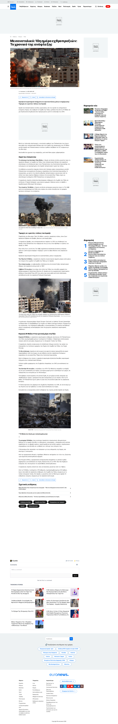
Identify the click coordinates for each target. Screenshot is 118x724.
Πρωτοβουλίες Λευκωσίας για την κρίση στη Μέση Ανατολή (34, 493)
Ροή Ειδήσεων (24, 6)
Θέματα (21, 680)
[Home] (10, 36)
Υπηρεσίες (35, 680)
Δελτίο (34, 685)
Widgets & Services (38, 696)
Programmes (22, 703)
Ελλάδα (64, 652)
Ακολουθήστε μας (37, 692)
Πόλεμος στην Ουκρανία (50, 652)
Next (59, 6)
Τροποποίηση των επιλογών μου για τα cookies (51, 709)
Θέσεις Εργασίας (50, 700)
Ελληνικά (11, 1)
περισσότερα (49, 680)
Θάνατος (66, 664)
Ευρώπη (33, 6)
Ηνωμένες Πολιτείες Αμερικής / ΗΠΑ (54, 660)
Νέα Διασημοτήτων (54, 664)
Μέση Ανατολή (33, 506)
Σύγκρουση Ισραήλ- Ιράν (46, 648)
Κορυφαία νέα (90, 105)
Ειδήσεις (15, 36)
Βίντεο (20, 701)
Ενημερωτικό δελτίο (68, 691)
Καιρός (34, 687)
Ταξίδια (54, 6)
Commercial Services (51, 687)
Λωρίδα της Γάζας (40, 502)
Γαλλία (48, 656)
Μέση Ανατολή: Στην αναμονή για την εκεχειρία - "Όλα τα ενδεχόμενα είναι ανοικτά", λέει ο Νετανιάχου (43, 488)
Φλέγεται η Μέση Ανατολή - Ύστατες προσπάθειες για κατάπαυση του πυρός (39, 496)
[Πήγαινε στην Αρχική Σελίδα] (13, 7)
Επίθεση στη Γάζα (26, 502)
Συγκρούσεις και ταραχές (57, 502)
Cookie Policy (49, 693)
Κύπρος (72, 660)
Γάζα (25, 36)
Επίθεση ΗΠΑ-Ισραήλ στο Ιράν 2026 (68, 648)
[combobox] (69, 2)
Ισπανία (73, 652)
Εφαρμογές (36, 694)
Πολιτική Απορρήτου (51, 695)
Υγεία (79, 6)
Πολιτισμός (66, 6)
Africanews (35, 699)
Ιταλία (70, 656)
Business (47, 6)
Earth (73, 6)
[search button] (61, 2)
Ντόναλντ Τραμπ (59, 656)
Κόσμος (40, 6)
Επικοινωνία (49, 698)
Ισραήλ (22, 506)
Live (108, 6)
